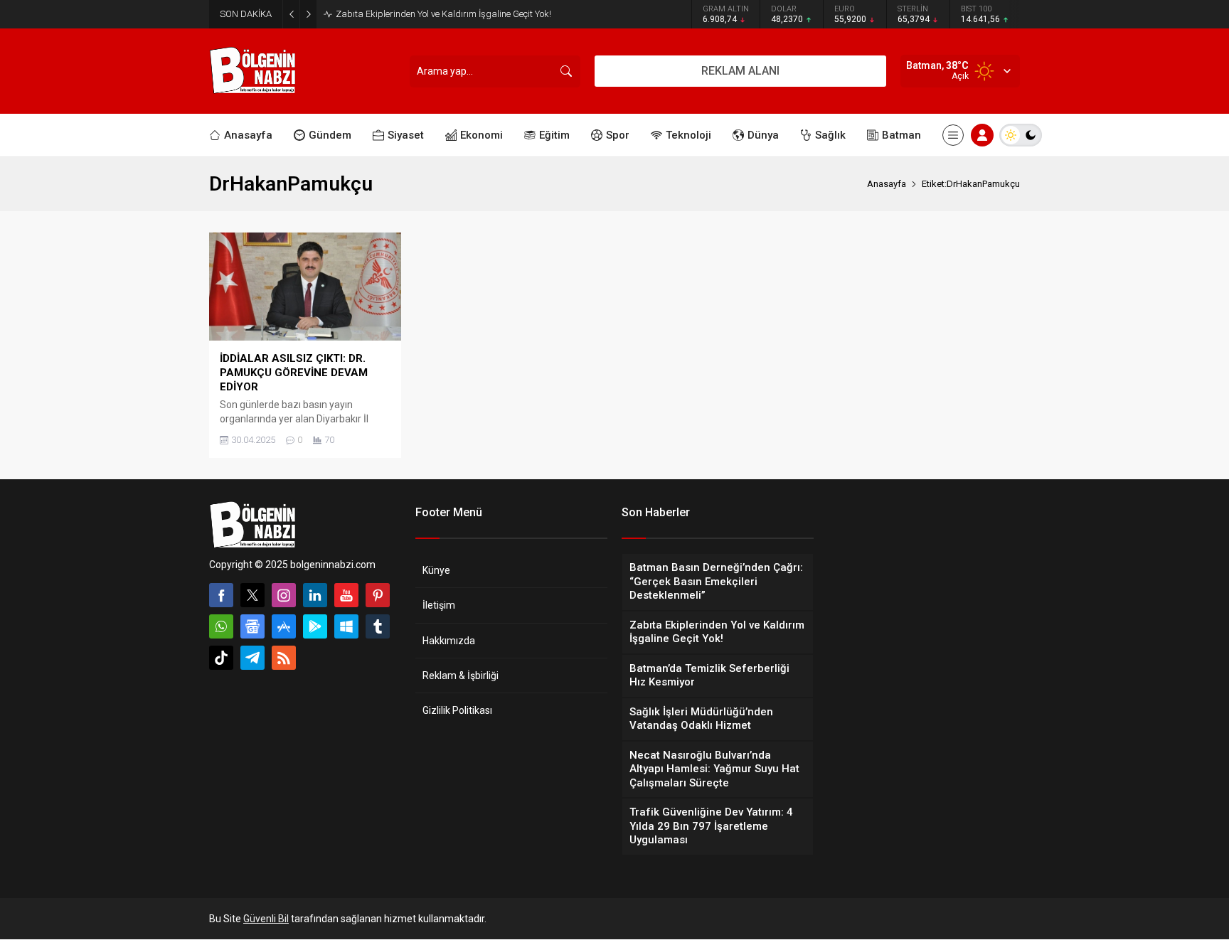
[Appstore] (284, 626)
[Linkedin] (315, 595)
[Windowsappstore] (346, 626)
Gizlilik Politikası (457, 710)
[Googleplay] (315, 626)
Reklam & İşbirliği (460, 675)
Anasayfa (886, 183)
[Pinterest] (378, 595)
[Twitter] (252, 595)
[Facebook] (221, 595)
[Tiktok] (221, 658)
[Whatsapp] (221, 626)
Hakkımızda (448, 640)
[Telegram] (252, 658)
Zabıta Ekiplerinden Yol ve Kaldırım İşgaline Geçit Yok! (443, 14)
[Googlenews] (252, 626)
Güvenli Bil (266, 918)
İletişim (438, 605)
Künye (436, 570)
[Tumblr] (378, 626)
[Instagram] (284, 595)
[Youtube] (346, 595)
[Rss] (284, 658)
